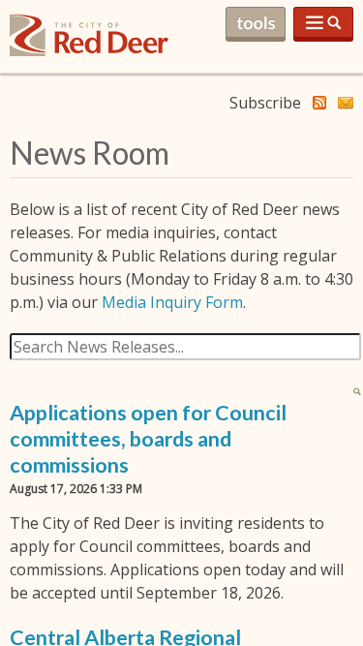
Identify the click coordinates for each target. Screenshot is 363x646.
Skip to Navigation (323, 24)
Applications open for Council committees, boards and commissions (148, 438)
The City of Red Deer (89, 51)
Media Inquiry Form (172, 302)
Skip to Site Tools (256, 24)
